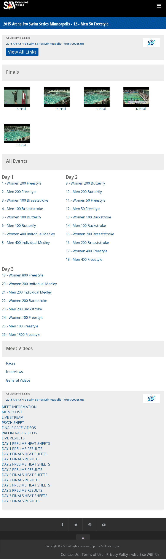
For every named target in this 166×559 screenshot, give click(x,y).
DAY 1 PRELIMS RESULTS (22, 448)
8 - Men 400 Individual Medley (26, 242)
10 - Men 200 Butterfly (84, 191)
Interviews (14, 371)
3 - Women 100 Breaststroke (25, 200)
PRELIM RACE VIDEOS (19, 433)
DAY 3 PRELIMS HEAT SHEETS (26, 485)
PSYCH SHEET (13, 422)
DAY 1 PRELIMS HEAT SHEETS (26, 443)
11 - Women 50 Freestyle (85, 200)
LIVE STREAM (13, 417)
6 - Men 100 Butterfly (19, 225)
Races (10, 363)
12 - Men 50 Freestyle (83, 208)
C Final (101, 109)
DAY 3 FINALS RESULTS (21, 501)
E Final (21, 145)
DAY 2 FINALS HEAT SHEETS (24, 474)
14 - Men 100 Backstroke (86, 225)
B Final (61, 109)
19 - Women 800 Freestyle (22, 275)
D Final (141, 109)
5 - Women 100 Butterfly (21, 217)
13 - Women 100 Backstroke (88, 217)
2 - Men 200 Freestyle (19, 191)
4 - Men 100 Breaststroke (22, 208)
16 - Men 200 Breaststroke (87, 242)
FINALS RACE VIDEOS (19, 427)
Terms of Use (92, 554)
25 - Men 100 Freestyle (20, 326)
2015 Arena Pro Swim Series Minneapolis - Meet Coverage (45, 44)
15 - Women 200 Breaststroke (90, 234)
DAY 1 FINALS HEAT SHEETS (24, 454)
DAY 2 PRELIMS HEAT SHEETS (26, 464)
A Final (21, 109)
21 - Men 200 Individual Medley (27, 292)
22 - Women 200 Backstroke (24, 300)
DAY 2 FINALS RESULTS (21, 480)
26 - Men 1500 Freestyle (21, 334)
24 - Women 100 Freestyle (22, 317)
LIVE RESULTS (13, 438)
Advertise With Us (145, 554)
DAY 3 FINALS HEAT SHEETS (24, 495)
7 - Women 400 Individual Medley (28, 234)
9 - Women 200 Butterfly (85, 183)
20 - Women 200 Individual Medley (29, 283)
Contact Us (70, 554)
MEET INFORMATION (19, 406)
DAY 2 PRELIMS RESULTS (22, 469)
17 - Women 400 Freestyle (86, 251)
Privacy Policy (117, 554)
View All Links (22, 52)
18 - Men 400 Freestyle (84, 259)
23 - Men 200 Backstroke (22, 309)
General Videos (18, 380)
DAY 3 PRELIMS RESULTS (22, 490)
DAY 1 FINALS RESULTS (21, 459)
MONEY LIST (12, 412)
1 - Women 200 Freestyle (22, 183)
